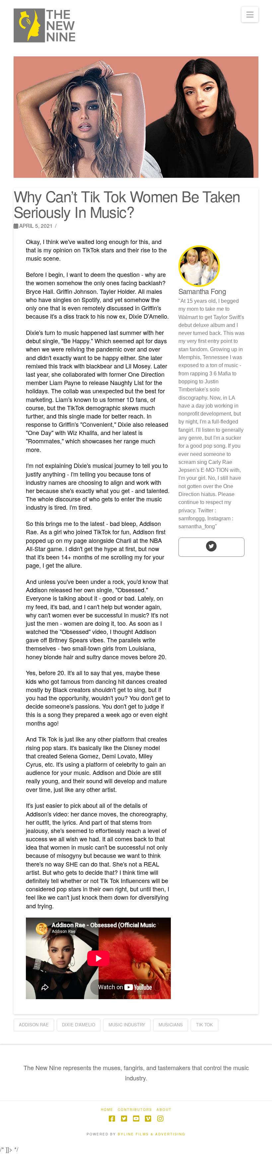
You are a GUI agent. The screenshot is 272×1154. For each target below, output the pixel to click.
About (164, 1110)
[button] (249, 14)
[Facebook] (112, 1118)
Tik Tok (204, 1024)
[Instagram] (160, 1118)
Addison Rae (34, 1024)
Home (107, 1110)
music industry (126, 1024)
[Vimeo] (148, 1118)
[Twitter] (211, 546)
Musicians (171, 1024)
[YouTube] (136, 1118)
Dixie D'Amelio (78, 1024)
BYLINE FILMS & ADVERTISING (151, 1134)
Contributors (135, 1110)
